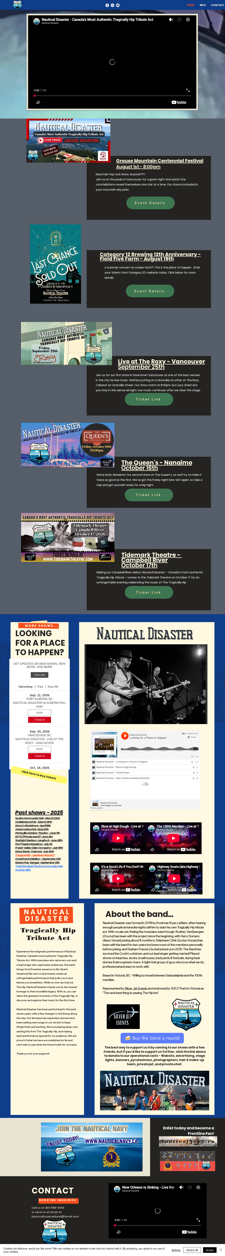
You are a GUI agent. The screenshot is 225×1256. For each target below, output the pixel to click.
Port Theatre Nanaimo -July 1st (33, 844)
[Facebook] (107, 5)
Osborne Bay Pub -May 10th (32, 829)
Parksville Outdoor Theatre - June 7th (37, 833)
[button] (146, 684)
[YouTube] (118, 5)
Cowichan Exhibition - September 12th (38, 859)
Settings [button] (176, 1250)
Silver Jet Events (136, 988)
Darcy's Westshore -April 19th (33, 825)
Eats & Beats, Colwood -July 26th (34, 851)
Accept (210, 1250)
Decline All (192, 1250)
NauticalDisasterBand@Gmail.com (55, 1216)
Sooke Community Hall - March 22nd (37, 818)
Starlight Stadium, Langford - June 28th (39, 840)
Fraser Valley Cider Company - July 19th (39, 848)
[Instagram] (112, 5)
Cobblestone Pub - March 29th (33, 822)
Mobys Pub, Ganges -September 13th (37, 862)
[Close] (221, 1250)
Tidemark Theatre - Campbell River (151, 560)
